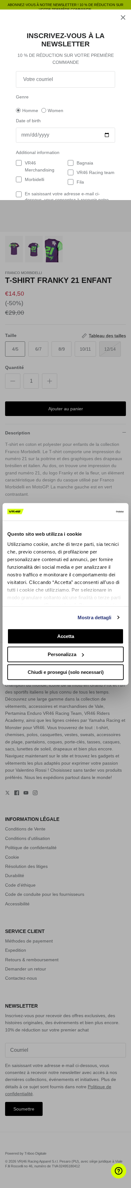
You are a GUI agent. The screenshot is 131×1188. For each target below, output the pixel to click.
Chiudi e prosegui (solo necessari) (66, 672)
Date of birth (28, 120)
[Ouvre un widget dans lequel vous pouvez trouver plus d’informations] (107, 1177)
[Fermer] (123, 17)
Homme (30, 110)
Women (55, 110)
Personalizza (62, 654)
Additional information (37, 152)
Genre (22, 96)
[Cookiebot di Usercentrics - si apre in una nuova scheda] (96, 512)
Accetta (65, 636)
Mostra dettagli (95, 617)
